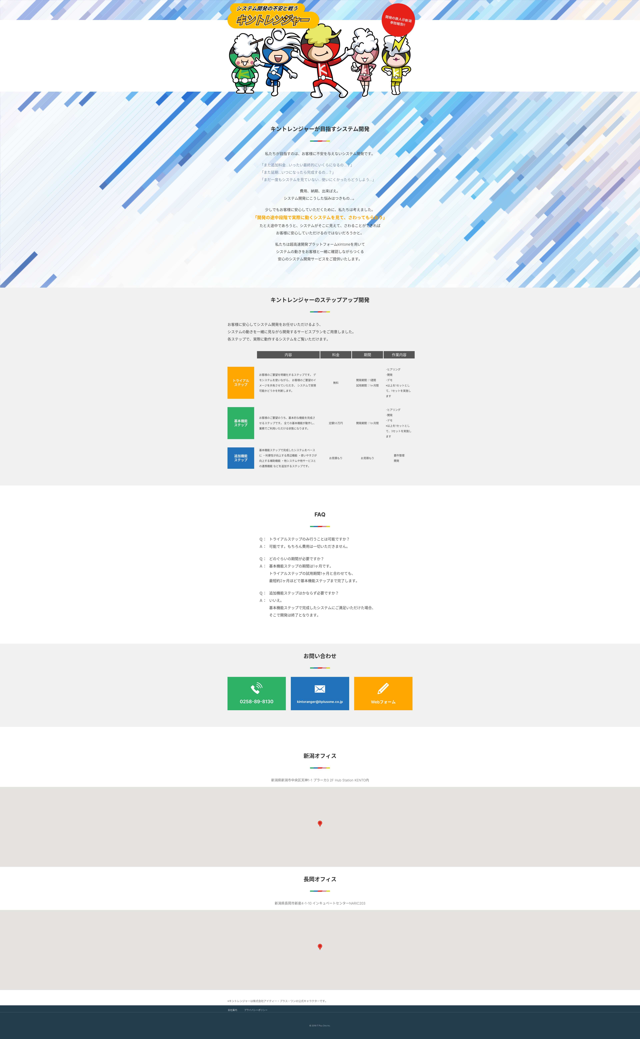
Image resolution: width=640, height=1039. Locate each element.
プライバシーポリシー (256, 1010)
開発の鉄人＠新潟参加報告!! (398, 21)
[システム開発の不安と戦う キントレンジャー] (273, 15)
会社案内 (232, 1010)
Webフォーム (383, 702)
